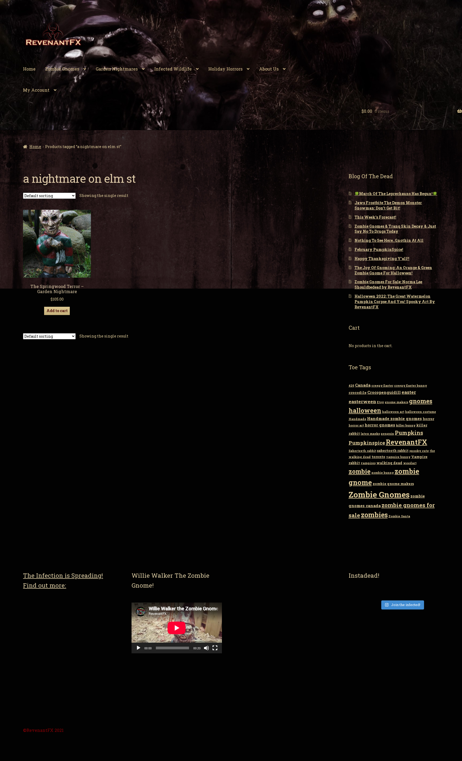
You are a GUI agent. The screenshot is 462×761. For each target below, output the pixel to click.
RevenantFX (406, 442)
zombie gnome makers (393, 484)
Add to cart (57, 310)
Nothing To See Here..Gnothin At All (389, 240)
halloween (365, 410)
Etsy (380, 402)
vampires (368, 463)
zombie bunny (382, 473)
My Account (36, 90)
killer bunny (405, 425)
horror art (356, 425)
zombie (360, 471)
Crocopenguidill (384, 392)
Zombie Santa (399, 516)
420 (351, 385)
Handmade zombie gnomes (394, 418)
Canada (363, 385)
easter (409, 392)
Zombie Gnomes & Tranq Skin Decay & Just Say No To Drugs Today (395, 229)
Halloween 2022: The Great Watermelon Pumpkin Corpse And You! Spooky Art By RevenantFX (395, 301)
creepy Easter (382, 385)
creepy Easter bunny (410, 385)
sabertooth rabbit (393, 450)
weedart (410, 463)
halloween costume (420, 412)
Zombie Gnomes (62, 69)
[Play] (138, 648)
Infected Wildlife (173, 69)
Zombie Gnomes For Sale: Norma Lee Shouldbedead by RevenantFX (388, 284)
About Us (269, 69)
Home (29, 69)
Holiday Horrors (225, 69)
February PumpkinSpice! (379, 249)
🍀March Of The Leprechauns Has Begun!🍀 (396, 193)
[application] (177, 628)
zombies (374, 514)
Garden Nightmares (117, 69)
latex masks (370, 434)
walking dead (389, 463)
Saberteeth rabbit (362, 451)
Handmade (357, 419)
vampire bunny (398, 457)
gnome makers (396, 402)
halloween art (393, 412)
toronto (378, 457)
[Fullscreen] (215, 648)
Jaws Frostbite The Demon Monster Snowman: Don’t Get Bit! (388, 205)
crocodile (358, 392)
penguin (387, 434)
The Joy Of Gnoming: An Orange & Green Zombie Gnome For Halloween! (393, 270)
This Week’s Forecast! (375, 217)
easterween (362, 401)
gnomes (420, 401)
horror (428, 419)
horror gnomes (380, 425)
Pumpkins (409, 432)
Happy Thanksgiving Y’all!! (382, 258)
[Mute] (206, 648)
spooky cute (419, 451)
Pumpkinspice (367, 443)
